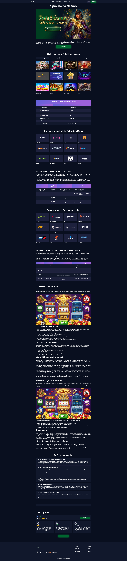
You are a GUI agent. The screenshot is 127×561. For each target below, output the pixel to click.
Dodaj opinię (85, 517)
